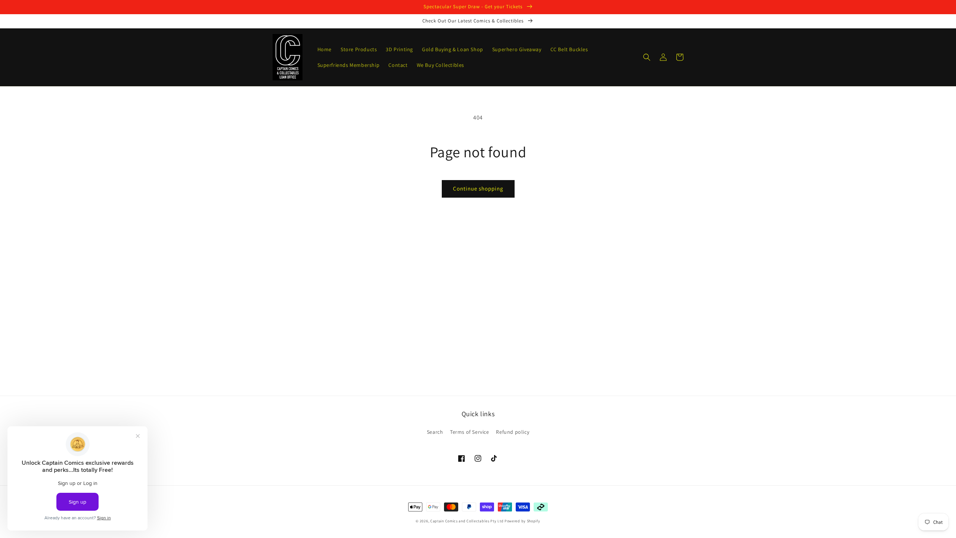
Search (435, 432)
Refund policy (512, 432)
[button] (647, 57)
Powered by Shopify (522, 521)
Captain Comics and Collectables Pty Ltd (466, 521)
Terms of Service (469, 432)
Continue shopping (478, 188)
